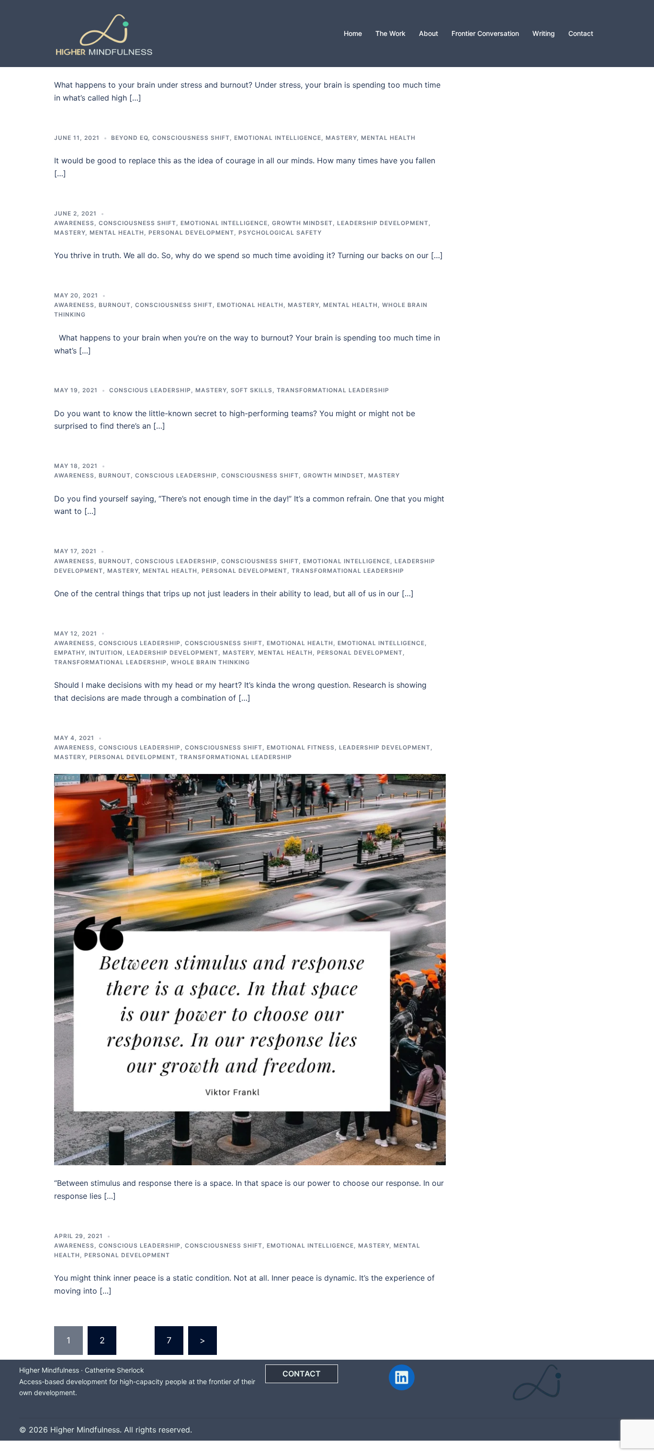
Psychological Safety (280, 232)
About (428, 33)
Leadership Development (382, 223)
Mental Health (388, 137)
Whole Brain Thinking (210, 662)
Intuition (106, 652)
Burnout (115, 304)
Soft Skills (251, 390)
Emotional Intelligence (277, 137)
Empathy (69, 652)
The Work (390, 33)
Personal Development (191, 232)
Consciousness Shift (191, 137)
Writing (543, 33)
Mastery (341, 137)
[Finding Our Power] (250, 969)
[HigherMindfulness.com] (104, 33)
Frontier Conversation (485, 33)
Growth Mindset (302, 223)
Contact (580, 33)
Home (353, 33)
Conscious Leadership (150, 390)
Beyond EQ (129, 137)
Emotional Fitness (301, 747)
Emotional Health (250, 304)
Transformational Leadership (333, 390)
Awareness (74, 223)
